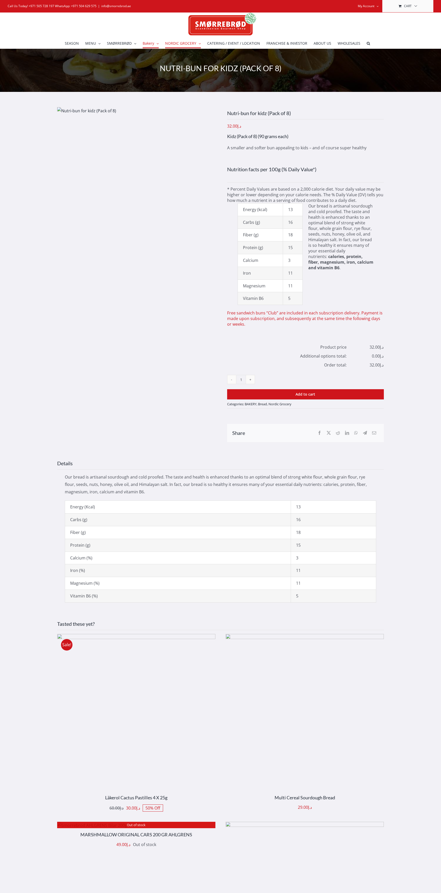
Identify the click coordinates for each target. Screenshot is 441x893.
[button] (368, 43)
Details (151, 714)
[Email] (374, 433)
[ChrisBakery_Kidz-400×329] (86, 111)
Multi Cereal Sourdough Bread (305, 797)
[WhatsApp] (356, 433)
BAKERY (250, 404)
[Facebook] (319, 433)
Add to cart (305, 394)
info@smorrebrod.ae (116, 6)
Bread (262, 404)
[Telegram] (365, 433)
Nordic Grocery (279, 404)
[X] (328, 433)
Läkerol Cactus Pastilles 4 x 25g (136, 797)
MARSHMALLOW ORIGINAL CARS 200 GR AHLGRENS (136, 834)
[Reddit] (337, 433)
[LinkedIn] (347, 433)
